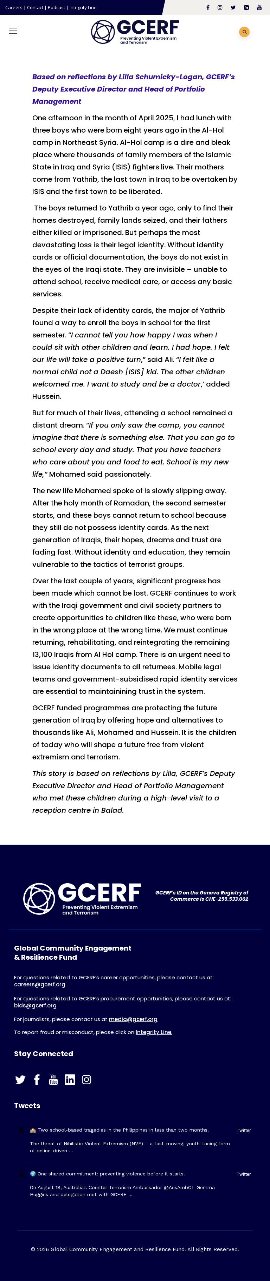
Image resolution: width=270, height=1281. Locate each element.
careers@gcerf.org (39, 984)
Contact (35, 7)
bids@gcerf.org (35, 1005)
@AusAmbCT (179, 1187)
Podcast (56, 7)
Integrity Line (83, 7)
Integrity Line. (154, 1032)
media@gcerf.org (133, 1019)
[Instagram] (87, 1079)
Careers (13, 7)
